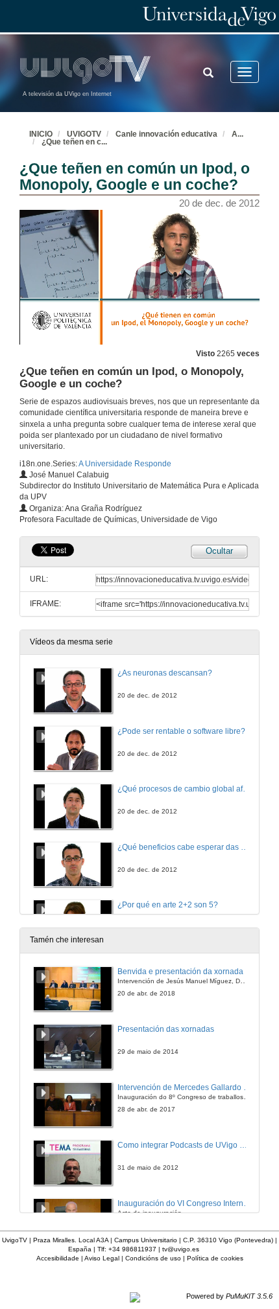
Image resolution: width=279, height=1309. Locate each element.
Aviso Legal (101, 1258)
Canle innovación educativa (166, 134)
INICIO (41, 134)
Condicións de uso (153, 1258)
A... (237, 134)
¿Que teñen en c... (74, 141)
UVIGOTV (84, 134)
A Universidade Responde (125, 463)
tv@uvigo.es (180, 1249)
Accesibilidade (57, 1258)
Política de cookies (215, 1258)
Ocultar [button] (219, 551)
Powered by (229, 1296)
